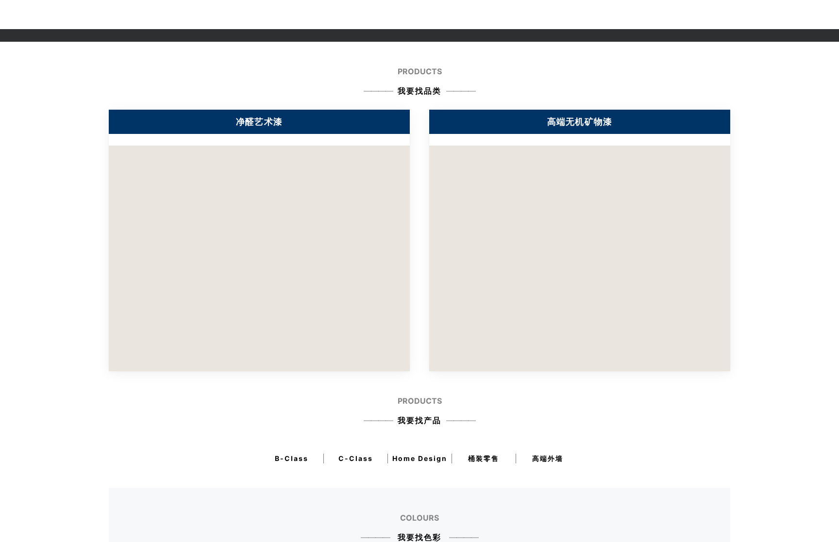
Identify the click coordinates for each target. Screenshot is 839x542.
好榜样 (463, 14)
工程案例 (536, 14)
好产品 (367, 14)
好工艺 (430, 14)
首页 (248, 14)
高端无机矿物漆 (579, 121)
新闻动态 (619, 14)
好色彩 (399, 14)
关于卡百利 (284, 14)
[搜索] (812, 14)
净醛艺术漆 (329, 14)
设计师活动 (578, 14)
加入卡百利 (661, 14)
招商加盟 (497, 14)
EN (694, 14)
